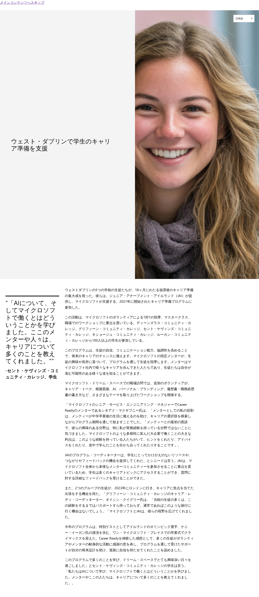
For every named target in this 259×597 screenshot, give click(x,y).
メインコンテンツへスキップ (22, 2)
